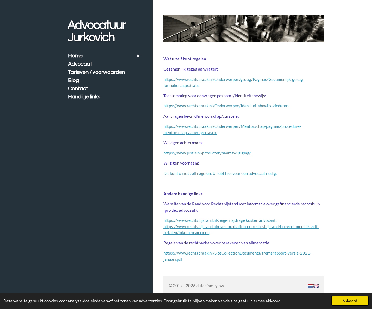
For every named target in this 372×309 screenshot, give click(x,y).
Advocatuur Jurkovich (97, 31)
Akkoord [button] (350, 301)
